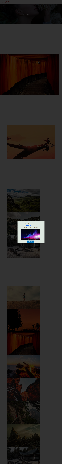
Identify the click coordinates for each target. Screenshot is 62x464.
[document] (31, 232)
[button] (43, 221)
